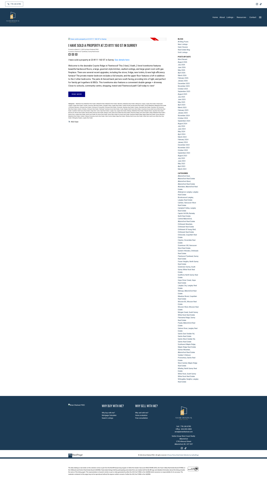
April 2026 (181, 73)
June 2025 (182, 99)
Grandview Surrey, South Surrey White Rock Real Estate (186, 269)
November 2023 (184, 148)
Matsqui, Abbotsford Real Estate (135, 111)
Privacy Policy (172, 455)
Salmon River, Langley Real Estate (77, 114)
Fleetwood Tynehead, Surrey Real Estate (87, 51)
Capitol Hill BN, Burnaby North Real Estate (133, 105)
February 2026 (183, 78)
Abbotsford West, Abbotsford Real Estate (107, 103)
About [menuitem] (222, 17)
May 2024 (181, 132)
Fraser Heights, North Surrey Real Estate (130, 109)
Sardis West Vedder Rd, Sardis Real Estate (119, 114)
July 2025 (181, 97)
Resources (241, 17)
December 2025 (184, 83)
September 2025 (184, 91)
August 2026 (182, 62)
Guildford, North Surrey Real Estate (81, 111)
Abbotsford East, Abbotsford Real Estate (86, 103)
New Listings (183, 44)
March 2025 (182, 107)
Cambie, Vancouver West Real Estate (93, 105)
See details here (122, 60)
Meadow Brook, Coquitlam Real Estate (154, 111)
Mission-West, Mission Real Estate (95, 112)
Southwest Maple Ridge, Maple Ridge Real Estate (142, 114)
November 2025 (184, 86)
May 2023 (181, 164)
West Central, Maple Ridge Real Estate (115, 116)
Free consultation (141, 418)
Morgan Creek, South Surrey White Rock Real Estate (117, 112)
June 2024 (182, 129)
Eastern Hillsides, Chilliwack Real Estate (88, 109)
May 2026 (181, 70)
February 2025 (183, 110)
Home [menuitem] (215, 17)
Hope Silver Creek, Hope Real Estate (100, 111)
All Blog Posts (183, 42)
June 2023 (182, 161)
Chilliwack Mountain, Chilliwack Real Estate (80, 107)
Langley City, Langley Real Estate (118, 111)
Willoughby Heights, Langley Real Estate (82, 118)
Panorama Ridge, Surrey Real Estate (140, 112)
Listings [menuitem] (229, 17)
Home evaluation (141, 415)
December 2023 (184, 145)
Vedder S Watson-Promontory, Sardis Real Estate (93, 116)
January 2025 (183, 113)
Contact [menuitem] (252, 17)
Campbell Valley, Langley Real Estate (112, 105)
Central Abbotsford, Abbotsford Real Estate (155, 105)
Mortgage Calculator (109, 415)
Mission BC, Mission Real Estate (76, 112)
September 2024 (184, 121)
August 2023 (182, 156)
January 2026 (183, 81)
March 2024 (182, 137)
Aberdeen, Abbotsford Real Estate (126, 103)
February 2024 (183, 140)
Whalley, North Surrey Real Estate (134, 116)
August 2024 (182, 124)
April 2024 (181, 134)
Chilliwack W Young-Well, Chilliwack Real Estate (104, 107)
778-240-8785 (15, 4)
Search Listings (107, 418)
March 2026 (182, 75)
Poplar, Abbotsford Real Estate (157, 112)
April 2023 (181, 166)
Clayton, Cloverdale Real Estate (143, 107)
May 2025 (181, 102)
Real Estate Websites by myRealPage (188, 455)
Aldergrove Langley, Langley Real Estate (146, 103)
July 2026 (181, 65)
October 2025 (183, 89)
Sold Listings (183, 52)
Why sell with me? (141, 413)
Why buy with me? (108, 413)
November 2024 (184, 116)
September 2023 (184, 153)
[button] (14, 4)
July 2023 (181, 158)
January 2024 (183, 142)
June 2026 (182, 67)
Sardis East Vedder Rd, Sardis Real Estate (96, 114)
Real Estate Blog (184, 50)
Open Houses (183, 47)
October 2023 (183, 150)
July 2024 (181, 126)
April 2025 (181, 105)
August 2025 (182, 94)
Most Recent (182, 59)
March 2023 (182, 169)
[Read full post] (117, 40)
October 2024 (183, 118)
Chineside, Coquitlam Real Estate (125, 107)
